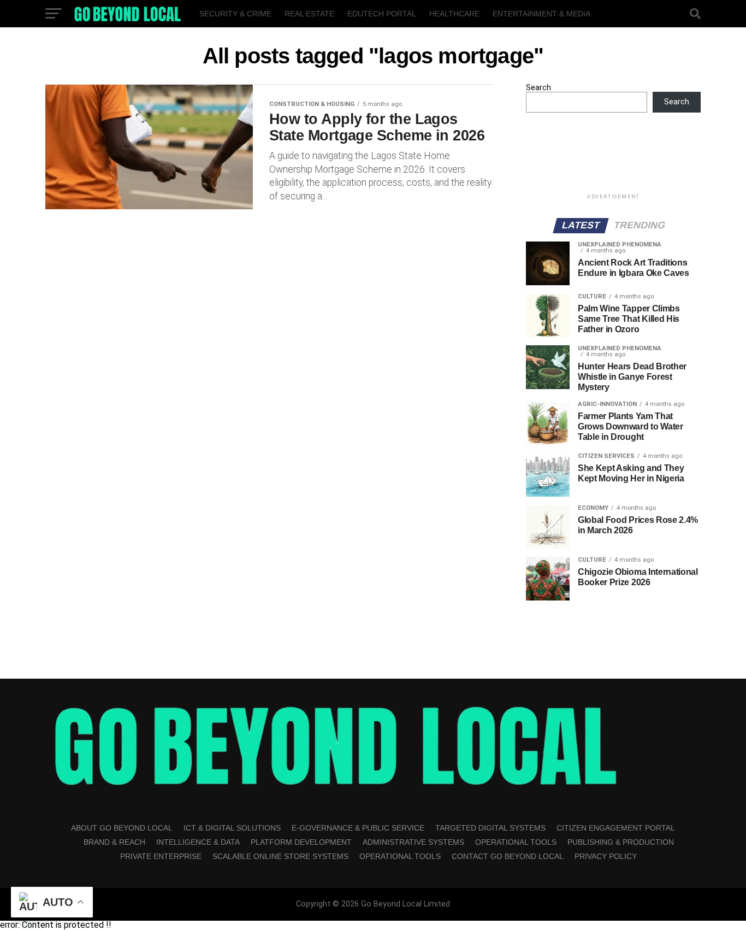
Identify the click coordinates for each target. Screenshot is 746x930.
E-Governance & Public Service (358, 827)
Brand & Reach (114, 842)
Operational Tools (515, 842)
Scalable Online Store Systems (280, 856)
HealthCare (454, 13)
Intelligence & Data (198, 842)
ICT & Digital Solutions (232, 827)
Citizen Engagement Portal (615, 827)
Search (538, 87)
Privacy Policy (606, 856)
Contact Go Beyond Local (508, 856)
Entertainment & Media (541, 13)
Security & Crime (235, 13)
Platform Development (301, 842)
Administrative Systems (413, 842)
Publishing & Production (620, 842)
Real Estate (309, 13)
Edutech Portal (381, 13)
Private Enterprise (161, 856)
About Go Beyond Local (122, 827)
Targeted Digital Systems (490, 827)
